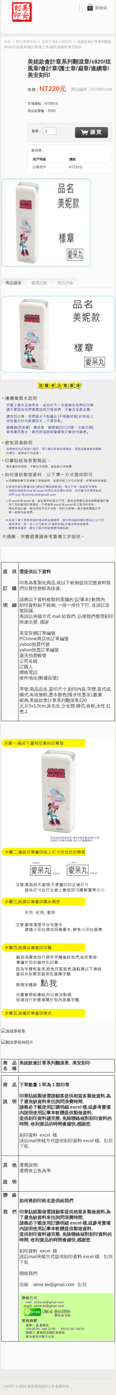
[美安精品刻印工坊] (25, 12)
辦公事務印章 (26, 42)
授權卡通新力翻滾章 (57, 42)
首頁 (7, 42)
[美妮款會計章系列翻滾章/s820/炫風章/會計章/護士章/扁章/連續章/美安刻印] (46, 223)
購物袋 (98, 8)
